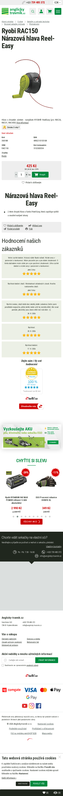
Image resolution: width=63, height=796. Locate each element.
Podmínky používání (18, 728)
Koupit (42, 174)
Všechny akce (30, 521)
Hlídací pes (37, 225)
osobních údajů (32, 665)
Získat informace (46, 660)
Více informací (22, 122)
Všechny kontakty (53, 546)
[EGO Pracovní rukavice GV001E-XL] (46, 482)
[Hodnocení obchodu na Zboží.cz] (31, 406)
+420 (35, 2)
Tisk (31, 229)
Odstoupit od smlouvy (10, 645)
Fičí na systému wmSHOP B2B (23, 733)
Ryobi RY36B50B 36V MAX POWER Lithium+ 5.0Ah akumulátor (16, 500)
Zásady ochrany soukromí (12, 642)
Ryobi (4, 156)
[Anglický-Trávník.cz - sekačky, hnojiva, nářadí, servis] (13, 14)
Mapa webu (47, 733)
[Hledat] (32, 11)
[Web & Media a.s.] (30, 740)
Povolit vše (39, 783)
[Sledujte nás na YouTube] (24, 707)
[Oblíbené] (44, 792)
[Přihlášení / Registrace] (41, 11)
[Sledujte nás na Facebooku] (38, 707)
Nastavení (22, 783)
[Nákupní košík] (49, 11)
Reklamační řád (33, 642)
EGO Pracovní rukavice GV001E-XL (46, 499)
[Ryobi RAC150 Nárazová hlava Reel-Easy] (31, 84)
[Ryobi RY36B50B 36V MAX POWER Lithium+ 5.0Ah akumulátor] (16, 482)
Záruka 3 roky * (13, 127)
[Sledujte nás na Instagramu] (31, 707)
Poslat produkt (13, 229)
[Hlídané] (55, 792)
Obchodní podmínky (9, 639)
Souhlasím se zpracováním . (22, 665)
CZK (56, 2)
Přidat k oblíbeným (33, 182)
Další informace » (9, 778)
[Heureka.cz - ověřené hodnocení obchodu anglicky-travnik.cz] (32, 381)
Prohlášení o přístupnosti (43, 728)
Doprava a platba (33, 639)
